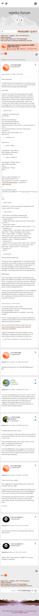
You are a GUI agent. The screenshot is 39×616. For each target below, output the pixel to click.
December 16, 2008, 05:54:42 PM (15, 362)
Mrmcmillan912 (17, 517)
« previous (30, 49)
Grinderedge (12, 49)
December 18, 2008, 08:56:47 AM (15, 425)
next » (35, 49)
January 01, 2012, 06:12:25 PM (14, 552)
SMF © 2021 (9, 611)
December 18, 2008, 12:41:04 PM (15, 475)
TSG (18, 39)
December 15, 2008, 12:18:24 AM (12, 74)
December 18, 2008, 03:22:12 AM (15, 389)
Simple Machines (19, 611)
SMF (3, 611)
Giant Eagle (23, 39)
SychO (26, 612)
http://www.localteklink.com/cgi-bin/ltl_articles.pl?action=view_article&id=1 (16, 328)
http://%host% (6, 184)
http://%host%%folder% (10, 182)
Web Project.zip (8, 339)
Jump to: (14, 590)
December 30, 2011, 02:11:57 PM (15, 525)
